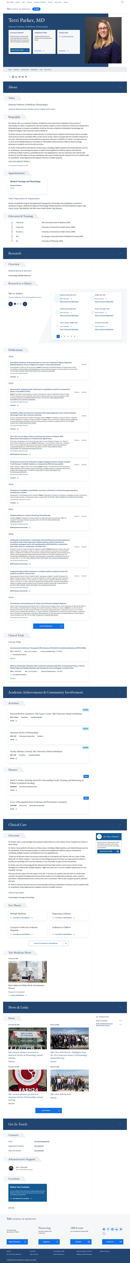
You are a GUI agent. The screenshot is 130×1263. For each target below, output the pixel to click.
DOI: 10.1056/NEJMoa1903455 (49, 615)
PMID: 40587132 (52, 447)
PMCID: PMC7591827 (42, 558)
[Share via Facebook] (13, 77)
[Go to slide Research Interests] (10, 304)
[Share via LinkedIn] (16, 77)
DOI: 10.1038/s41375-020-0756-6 (47, 585)
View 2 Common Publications (69, 329)
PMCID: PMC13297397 (31, 371)
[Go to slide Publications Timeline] (18, 304)
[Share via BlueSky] (19, 77)
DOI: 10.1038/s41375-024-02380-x (74, 497)
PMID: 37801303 (52, 520)
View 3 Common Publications (69, 316)
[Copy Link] (120, 87)
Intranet (9, 1251)
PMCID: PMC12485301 (51, 470)
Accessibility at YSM (58, 1251)
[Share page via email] (23, 77)
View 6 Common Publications (69, 302)
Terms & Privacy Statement (14, 1254)
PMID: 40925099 (54, 398)
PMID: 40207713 (40, 470)
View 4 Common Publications (104, 302)
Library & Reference (58, 1254)
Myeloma (12, 658)
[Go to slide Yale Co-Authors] (15, 304)
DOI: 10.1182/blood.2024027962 (26, 399)
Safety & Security (104, 1251)
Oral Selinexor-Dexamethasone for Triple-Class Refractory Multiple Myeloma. (38, 603)
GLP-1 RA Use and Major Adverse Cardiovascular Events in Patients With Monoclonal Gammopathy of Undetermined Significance (36, 437)
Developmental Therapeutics (40, 203)
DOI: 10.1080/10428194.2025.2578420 (26, 423)
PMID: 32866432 (31, 558)
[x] (104, 1233)
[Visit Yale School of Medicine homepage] (21, 1219)
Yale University (34, 1254)
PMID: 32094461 (20, 585)
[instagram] (112, 1229)
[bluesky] (104, 1229)
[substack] (121, 1229)
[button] (103, 40)
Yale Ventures (57, 208)
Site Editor (33, 1251)
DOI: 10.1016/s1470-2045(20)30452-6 (58, 558)
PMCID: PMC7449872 (32, 585)
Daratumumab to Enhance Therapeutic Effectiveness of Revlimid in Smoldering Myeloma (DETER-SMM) (48, 648)
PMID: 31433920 (36, 615)
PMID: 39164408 (60, 497)
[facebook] (108, 1229)
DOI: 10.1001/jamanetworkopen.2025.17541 (30, 448)
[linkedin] (116, 1229)
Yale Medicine (24, 208)
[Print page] (26, 77)
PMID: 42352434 (19, 371)
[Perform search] (122, 2)
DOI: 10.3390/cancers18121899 (46, 371)
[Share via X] (10, 77)
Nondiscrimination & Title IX (84, 1251)
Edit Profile (11, 1208)
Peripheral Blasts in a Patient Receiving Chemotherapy (30, 515)
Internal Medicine (66, 203)
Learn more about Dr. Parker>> (19, 161)
